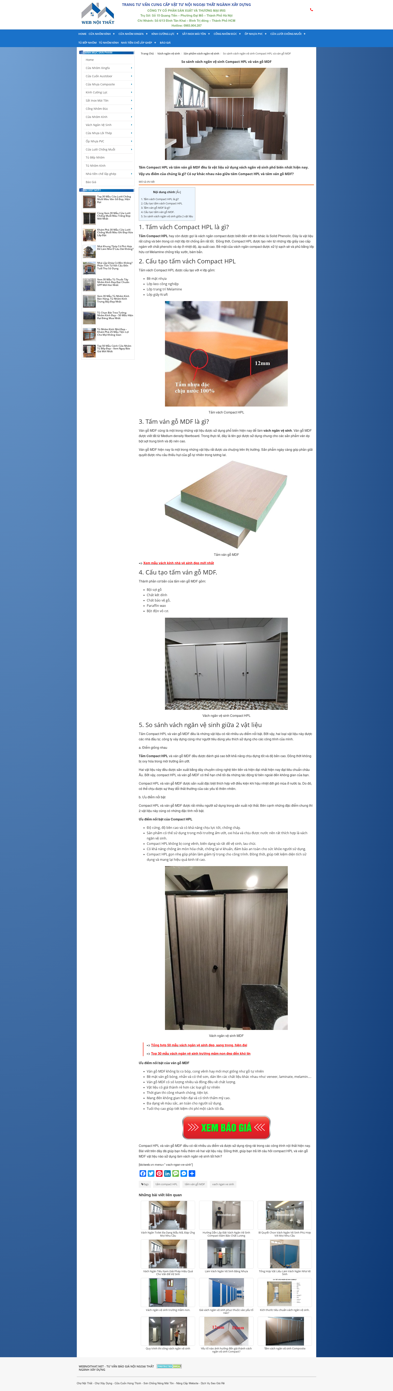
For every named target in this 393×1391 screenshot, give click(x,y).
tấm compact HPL (166, 1184)
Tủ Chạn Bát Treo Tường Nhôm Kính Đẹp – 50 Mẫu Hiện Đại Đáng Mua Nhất (115, 315)
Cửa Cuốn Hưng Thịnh (128, 1383)
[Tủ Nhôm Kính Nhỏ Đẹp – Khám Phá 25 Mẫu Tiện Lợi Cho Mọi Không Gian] (89, 334)
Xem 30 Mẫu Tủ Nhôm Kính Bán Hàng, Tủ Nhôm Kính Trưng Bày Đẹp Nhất (113, 298)
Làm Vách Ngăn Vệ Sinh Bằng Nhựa (226, 1271)
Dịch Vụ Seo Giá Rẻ (213, 1383)
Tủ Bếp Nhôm (87, 42)
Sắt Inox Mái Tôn (194, 34)
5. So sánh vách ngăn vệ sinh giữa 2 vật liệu (167, 216)
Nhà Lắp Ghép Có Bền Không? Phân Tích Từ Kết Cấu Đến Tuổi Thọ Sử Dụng (114, 265)
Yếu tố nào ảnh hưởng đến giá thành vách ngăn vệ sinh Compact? (226, 1350)
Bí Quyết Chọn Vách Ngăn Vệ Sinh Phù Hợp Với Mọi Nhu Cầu (285, 1234)
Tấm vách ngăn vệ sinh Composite (284, 1348)
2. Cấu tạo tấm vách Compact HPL (161, 203)
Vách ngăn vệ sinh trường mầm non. (168, 1310)
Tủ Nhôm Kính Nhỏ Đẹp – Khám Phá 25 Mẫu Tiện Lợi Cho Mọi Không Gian (113, 331)
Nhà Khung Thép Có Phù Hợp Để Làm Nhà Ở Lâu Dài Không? (115, 248)
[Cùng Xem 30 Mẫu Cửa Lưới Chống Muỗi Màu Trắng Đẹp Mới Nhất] (89, 218)
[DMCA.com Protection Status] (169, 1366)
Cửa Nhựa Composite (100, 84)
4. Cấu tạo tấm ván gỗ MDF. (157, 212)
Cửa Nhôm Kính (100, 34)
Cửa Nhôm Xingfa (131, 34)
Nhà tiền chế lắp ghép (136, 42)
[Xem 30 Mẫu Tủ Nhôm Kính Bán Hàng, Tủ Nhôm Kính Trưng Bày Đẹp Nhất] (89, 301)
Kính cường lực (162, 34)
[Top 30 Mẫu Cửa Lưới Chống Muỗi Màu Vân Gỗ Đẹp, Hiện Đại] (89, 201)
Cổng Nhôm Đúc (225, 34)
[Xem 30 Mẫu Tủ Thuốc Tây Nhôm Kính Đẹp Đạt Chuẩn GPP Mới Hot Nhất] (89, 284)
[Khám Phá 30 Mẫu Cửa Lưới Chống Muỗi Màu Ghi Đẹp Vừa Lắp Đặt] (89, 235)
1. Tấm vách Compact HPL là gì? (160, 199)
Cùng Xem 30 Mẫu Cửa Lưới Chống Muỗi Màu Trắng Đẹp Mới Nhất (113, 215)
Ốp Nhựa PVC (95, 141)
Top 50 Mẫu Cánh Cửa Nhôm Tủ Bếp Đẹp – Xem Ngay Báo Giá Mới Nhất (114, 348)
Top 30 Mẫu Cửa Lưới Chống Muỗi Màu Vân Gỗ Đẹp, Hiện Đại (114, 199)
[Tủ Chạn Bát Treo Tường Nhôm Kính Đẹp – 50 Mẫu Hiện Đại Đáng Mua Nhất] (89, 318)
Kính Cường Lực (96, 92)
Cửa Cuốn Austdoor (99, 76)
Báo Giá (165, 42)
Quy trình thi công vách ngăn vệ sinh (168, 1348)
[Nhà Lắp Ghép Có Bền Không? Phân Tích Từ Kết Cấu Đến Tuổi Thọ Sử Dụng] (89, 268)
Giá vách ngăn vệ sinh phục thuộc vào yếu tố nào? (226, 1311)
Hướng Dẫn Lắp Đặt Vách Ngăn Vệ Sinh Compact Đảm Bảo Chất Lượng (226, 1234)
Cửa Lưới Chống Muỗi (286, 34)
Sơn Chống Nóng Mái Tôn (158, 1383)
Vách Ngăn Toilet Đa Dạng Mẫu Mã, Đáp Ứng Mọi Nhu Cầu (168, 1234)
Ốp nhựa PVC (254, 34)
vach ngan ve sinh (223, 1184)
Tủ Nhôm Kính (109, 42)
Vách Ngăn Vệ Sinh (99, 125)
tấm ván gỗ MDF (195, 1184)
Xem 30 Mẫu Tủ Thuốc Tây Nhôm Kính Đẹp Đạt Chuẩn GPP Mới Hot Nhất (113, 282)
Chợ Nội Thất (84, 1383)
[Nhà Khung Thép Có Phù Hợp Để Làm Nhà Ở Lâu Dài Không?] (89, 251)
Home (82, 34)
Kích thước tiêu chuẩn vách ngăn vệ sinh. (284, 1310)
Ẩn (178, 192)
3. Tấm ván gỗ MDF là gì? (155, 208)
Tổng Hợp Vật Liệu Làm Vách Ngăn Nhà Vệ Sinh (285, 1272)
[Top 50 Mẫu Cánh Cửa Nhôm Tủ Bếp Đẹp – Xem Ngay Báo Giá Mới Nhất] (89, 351)
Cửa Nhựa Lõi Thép (99, 133)
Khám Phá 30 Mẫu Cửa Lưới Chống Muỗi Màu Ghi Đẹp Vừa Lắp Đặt (115, 232)
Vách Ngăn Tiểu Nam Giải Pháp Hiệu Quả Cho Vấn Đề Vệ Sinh (168, 1272)
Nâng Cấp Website (187, 1383)
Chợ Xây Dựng (103, 1383)
